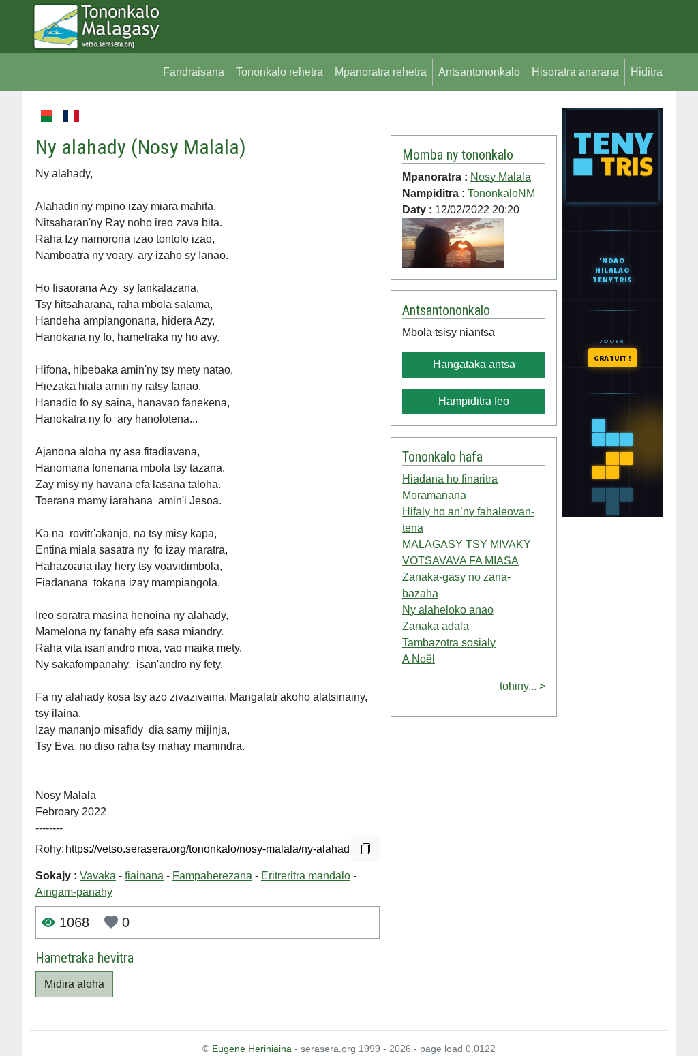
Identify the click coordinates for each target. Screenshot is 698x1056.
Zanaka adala (435, 626)
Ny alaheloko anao (448, 610)
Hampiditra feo (473, 401)
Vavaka (98, 875)
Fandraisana (193, 72)
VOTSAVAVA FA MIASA (460, 561)
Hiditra (647, 72)
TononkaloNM (501, 193)
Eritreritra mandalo (305, 875)
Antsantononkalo (479, 72)
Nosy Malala (188, 147)
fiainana (144, 875)
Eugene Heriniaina (252, 1048)
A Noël (418, 659)
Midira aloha (74, 984)
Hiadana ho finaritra (450, 479)
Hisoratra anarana (575, 72)
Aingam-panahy (73, 892)
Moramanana (434, 495)
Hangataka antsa (474, 364)
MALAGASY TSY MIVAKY (466, 544)
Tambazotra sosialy (449, 642)
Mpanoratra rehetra (381, 72)
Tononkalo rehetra (279, 72)
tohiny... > (522, 686)
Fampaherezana (212, 875)
